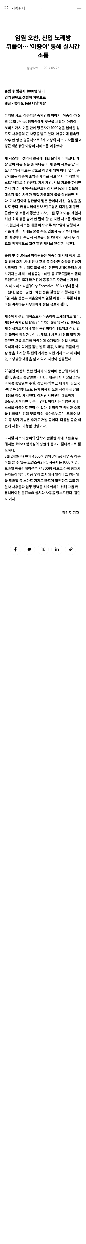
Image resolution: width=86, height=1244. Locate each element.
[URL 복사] (70, 549)
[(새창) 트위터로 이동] (43, 549)
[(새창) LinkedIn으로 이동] (56, 549)
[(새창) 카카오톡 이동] (29, 549)
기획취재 (18, 8)
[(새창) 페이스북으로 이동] (15, 549)
